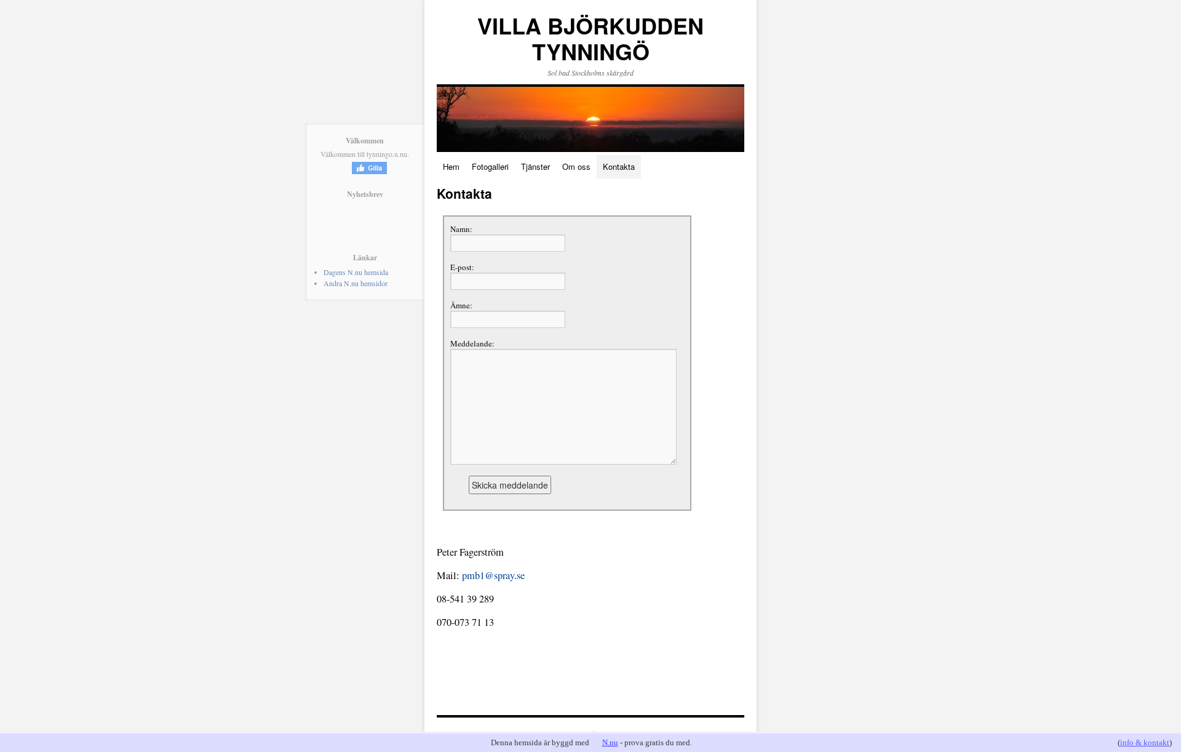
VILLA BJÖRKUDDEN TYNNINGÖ (590, 38)
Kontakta (619, 166)
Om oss (576, 166)
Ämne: (461, 305)
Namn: (461, 228)
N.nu (610, 742)
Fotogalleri (490, 166)
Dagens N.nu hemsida (356, 272)
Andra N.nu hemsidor (356, 283)
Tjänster (535, 166)
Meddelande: (472, 343)
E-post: (462, 267)
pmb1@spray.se (493, 575)
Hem (451, 166)
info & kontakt (1144, 742)
